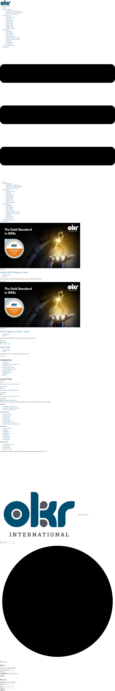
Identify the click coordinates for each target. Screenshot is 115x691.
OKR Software (6, 438)
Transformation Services (9, 45)
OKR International (7, 372)
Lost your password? (14, 673)
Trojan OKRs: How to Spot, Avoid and (9, 390)
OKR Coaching (10, 20)
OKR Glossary (9, 42)
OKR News (6, 373)
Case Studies (9, 34)
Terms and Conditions (8, 444)
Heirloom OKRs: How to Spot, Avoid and (10, 384)
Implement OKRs (10, 17)
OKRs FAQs (5, 347)
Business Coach (7, 366)
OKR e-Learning (7, 370)
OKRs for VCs (9, 23)
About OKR (3, 269)
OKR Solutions (6, 15)
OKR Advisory (9, 22)
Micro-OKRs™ (9, 33)
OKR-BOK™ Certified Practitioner (14, 12)
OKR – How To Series (8, 367)
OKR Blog (8, 41)
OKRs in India (9, 26)
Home (4, 8)
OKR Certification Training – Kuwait (14, 331)
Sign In (12, 487)
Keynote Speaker (10, 28)
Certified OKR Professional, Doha (14, 272)
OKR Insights (6, 30)
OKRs (4, 375)
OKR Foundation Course (12, 14)
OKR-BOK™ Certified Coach (13, 11)
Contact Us (6, 47)
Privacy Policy (6, 446)
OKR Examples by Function (13, 37)
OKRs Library (6, 439)
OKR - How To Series (5, 344)
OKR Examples (7, 433)
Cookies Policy (6, 447)
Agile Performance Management (11, 364)
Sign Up (9, 487)
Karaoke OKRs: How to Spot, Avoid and (10, 396)
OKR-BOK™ (9, 31)
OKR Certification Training (9, 369)
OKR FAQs (9, 44)
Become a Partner (7, 449)
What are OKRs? (10, 36)
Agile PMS (8, 19)
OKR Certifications (7, 9)
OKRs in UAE (9, 25)
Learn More (3, 281)
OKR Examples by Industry (13, 39)
